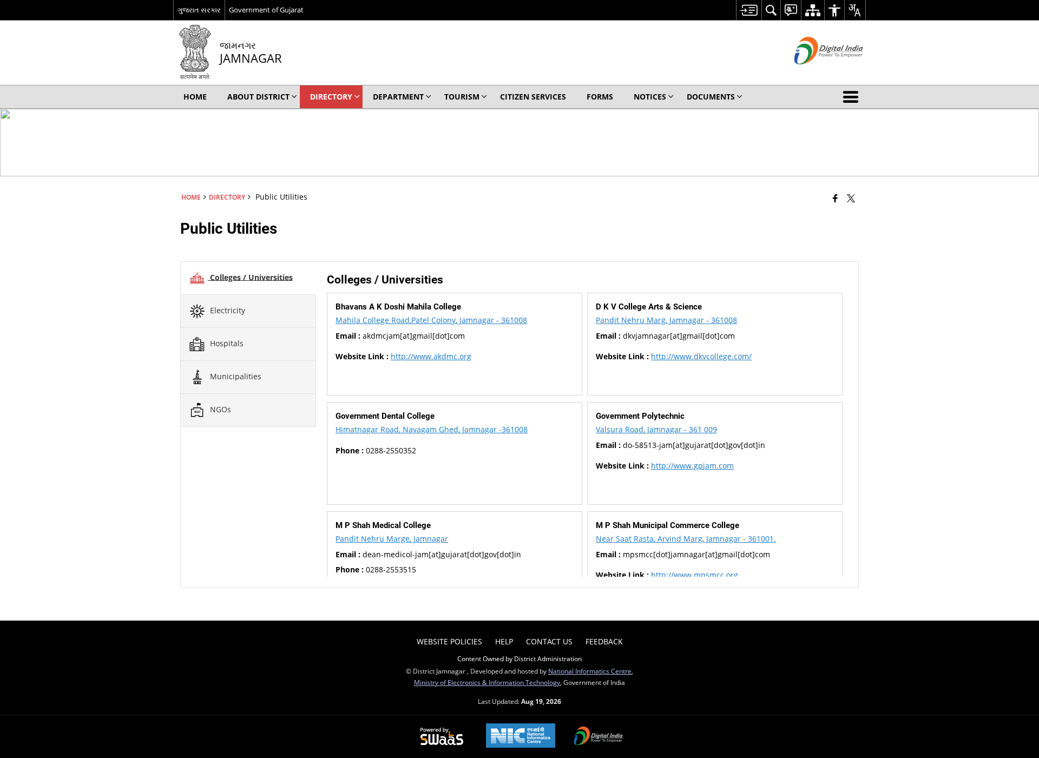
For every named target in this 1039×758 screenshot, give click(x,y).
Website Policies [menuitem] (449, 641)
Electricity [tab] (226, 310)
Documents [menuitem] (711, 96)
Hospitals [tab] (226, 343)
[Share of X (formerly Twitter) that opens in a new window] (851, 198)
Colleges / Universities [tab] (250, 277)
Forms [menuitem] (600, 96)
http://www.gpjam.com (692, 465)
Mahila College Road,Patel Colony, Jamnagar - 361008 (431, 320)
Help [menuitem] (504, 641)
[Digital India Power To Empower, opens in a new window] (598, 737)
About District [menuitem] (258, 96)
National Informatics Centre (590, 671)
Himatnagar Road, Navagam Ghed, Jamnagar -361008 (432, 429)
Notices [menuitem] (650, 96)
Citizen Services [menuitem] (533, 96)
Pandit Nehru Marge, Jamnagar (392, 538)
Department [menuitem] (398, 96)
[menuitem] (748, 10)
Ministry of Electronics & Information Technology (487, 682)
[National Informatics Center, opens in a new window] (520, 736)
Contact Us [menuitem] (549, 641)
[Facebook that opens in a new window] (835, 198)
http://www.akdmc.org (431, 356)
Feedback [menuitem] (604, 641)
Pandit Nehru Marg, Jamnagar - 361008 (666, 320)
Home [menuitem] (195, 96)
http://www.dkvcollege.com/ (701, 356)
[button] (853, 96)
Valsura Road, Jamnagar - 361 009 (656, 429)
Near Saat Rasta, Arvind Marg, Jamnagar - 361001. (686, 538)
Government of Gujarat (266, 10)
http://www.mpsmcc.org (694, 575)
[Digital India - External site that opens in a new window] (815, 73)
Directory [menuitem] (331, 96)
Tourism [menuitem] (461, 96)
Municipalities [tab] (234, 376)
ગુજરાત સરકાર (199, 10)
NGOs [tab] (219, 409)
